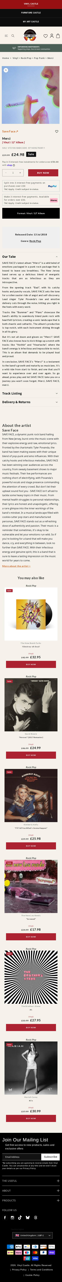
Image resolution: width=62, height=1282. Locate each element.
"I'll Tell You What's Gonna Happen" (31, 828)
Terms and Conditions (41, 1269)
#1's (31, 1100)
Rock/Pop (26, 58)
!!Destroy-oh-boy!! (31, 646)
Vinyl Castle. (23, 1265)
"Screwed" (31, 919)
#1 (31, 1010)
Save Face (10, 131)
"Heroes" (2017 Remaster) (31, 737)
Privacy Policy (19, 1269)
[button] (6, 35)
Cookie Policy (32, 1275)
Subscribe (50, 1156)
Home (5, 58)
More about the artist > (16, 566)
